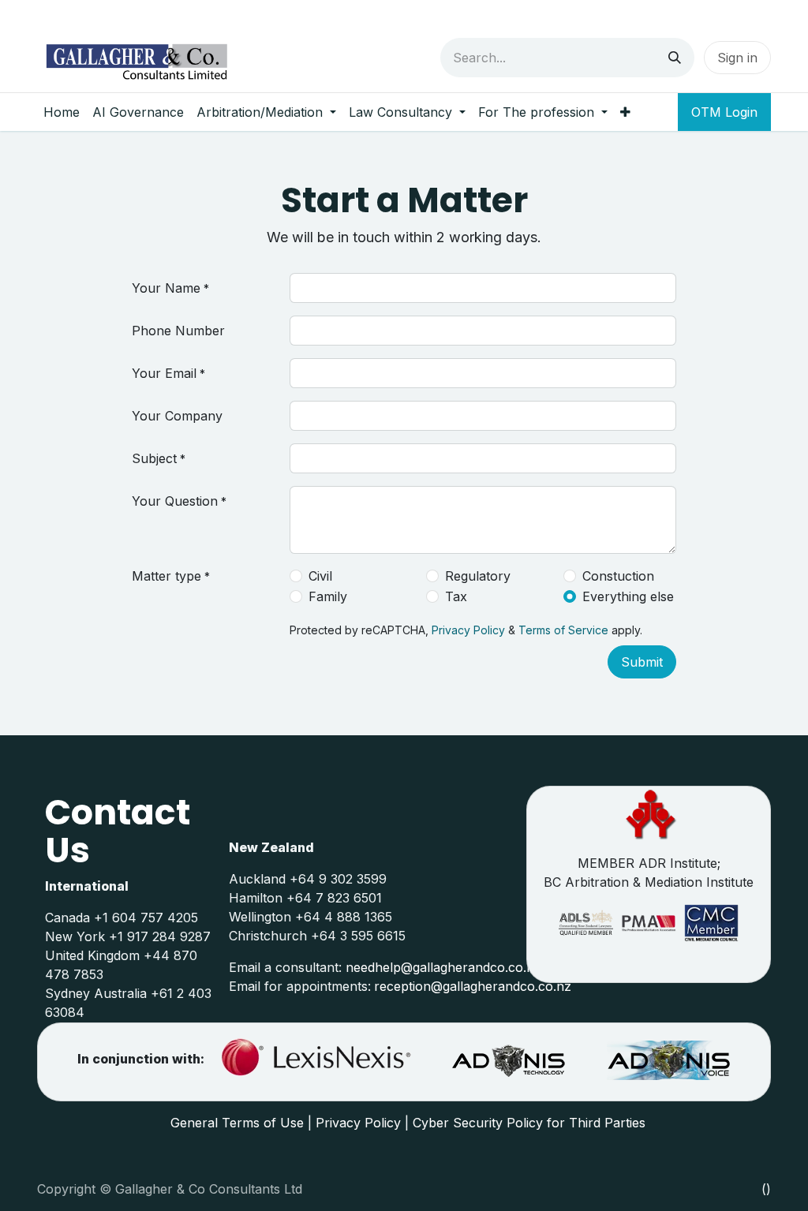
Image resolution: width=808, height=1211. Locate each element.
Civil (320, 576)
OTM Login (724, 112)
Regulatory (478, 576)
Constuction (618, 576)
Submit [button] (642, 662)
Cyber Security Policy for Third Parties (529, 1123)
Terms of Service (563, 630)
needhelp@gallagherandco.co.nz (443, 967)
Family (328, 596)
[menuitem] (61, 112)
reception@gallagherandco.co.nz (472, 986)
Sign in (737, 57)
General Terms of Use (237, 1123)
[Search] (674, 57)
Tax (456, 596)
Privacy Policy (468, 630)
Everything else (628, 596)
